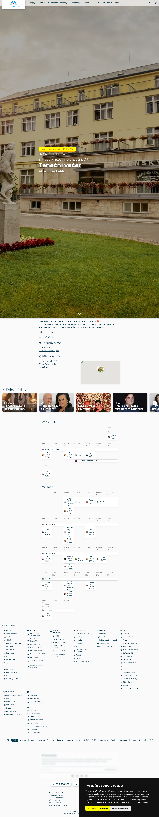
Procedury (75, 3)
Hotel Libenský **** (78, 159)
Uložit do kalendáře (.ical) (49, 351)
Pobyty (32, 3)
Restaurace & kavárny (57, 3)
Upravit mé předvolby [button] (120, 808)
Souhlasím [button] (91, 808)
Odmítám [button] (104, 808)
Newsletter (50, 755)
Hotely (41, 3)
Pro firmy (107, 3)
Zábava (96, 3)
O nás (117, 3)
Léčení (87, 3)
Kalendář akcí (9, 625)
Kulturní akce (61, 154)
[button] (100, 368)
